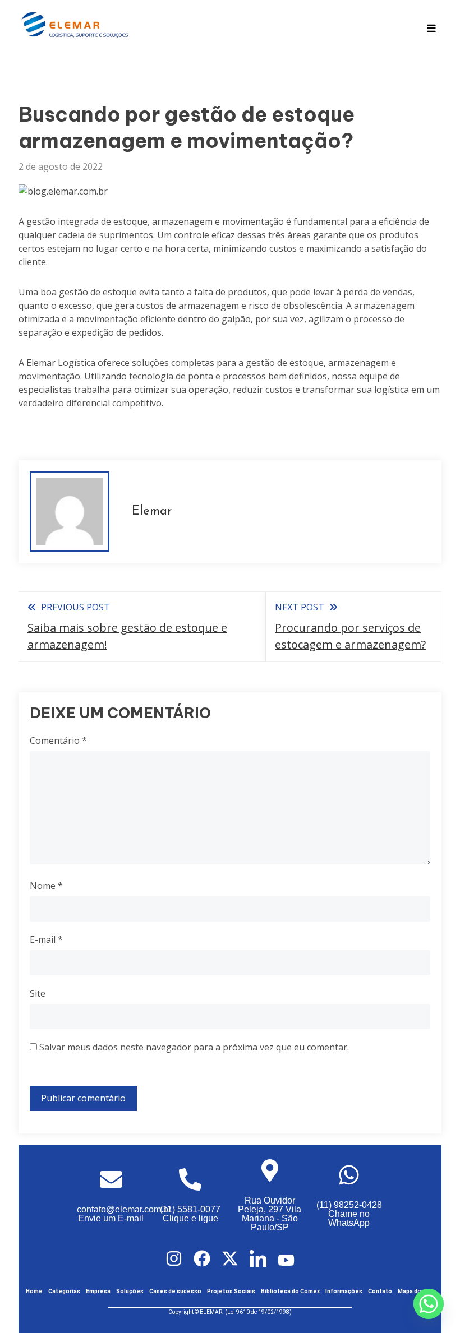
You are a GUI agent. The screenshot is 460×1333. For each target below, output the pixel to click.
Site (37, 993)
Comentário (58, 740)
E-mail (46, 939)
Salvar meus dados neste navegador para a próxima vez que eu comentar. (194, 1047)
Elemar (152, 511)
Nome (46, 886)
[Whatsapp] (428, 1304)
